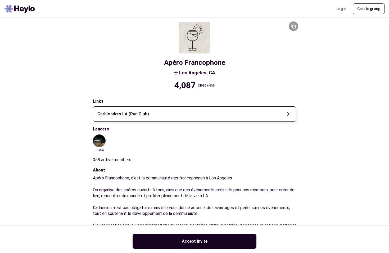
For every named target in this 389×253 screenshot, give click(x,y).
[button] (341, 8)
